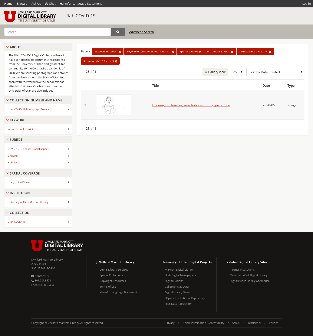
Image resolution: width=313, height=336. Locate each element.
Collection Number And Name (36, 100)
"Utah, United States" (205, 51)
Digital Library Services (114, 269)
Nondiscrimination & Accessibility (203, 323)
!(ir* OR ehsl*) (99, 61)
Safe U (236, 323)
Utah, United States (19, 182)
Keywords (18, 120)
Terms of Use (108, 286)
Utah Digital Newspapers (180, 275)
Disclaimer (254, 323)
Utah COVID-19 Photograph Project (28, 109)
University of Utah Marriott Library (28, 202)
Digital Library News (177, 292)
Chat (52, 3)
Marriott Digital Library (179, 269)
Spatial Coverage (25, 173)
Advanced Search (141, 32)
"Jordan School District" (149, 51)
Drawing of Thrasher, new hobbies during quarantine (191, 105)
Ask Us (36, 3)
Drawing (13, 155)
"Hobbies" (107, 51)
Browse (22, 3)
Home (8, 3)
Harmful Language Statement (81, 3)
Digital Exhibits (174, 281)
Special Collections (111, 275)
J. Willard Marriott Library (47, 259)
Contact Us (41, 276)
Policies (273, 323)
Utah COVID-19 (80, 16)
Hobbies (12, 162)
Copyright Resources (113, 281)
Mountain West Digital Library (248, 275)
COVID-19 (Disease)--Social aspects (29, 149)
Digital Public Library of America (250, 281)
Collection (20, 213)
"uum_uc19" (254, 51)
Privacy (170, 323)
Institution (20, 193)
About (15, 47)
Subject (16, 139)
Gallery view (216, 72)
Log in (306, 3)
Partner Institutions (242, 269)
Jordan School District (20, 129)
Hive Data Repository (178, 304)
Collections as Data (177, 286)
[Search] (118, 32)
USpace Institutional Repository (185, 298)
